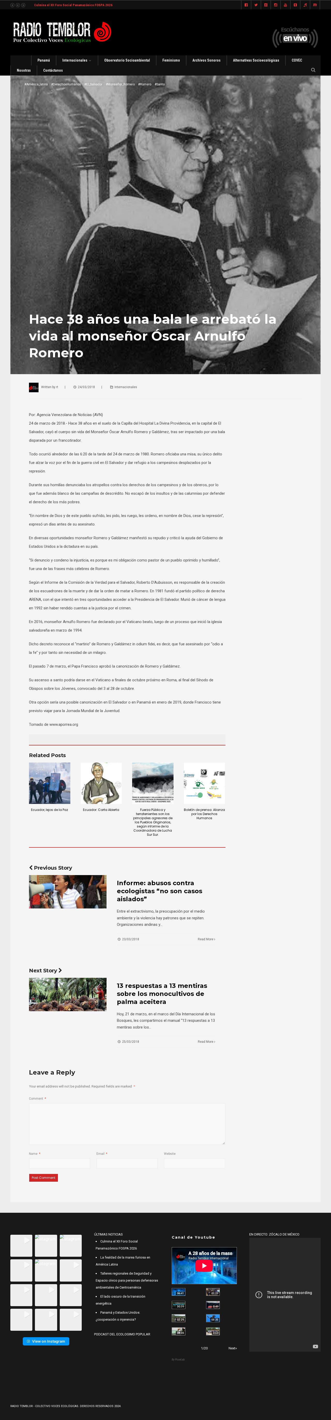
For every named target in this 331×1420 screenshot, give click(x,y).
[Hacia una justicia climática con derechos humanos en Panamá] (178, 1318)
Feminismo (171, 60)
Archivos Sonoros (206, 60)
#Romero (144, 84)
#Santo (160, 84)
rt (57, 387)
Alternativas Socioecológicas (256, 60)
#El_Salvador (93, 84)
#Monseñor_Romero (120, 84)
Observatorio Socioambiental (127, 60)
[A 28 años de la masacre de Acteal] (178, 1292)
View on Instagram (48, 1341)
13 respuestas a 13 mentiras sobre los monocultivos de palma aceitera (162, 993)
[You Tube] (285, 5)
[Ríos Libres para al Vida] (178, 1305)
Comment (37, 1098)
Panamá (43, 60)
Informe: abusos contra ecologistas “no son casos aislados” (159, 891)
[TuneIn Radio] (305, 5)
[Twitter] (256, 5)
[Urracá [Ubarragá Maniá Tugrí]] (213, 1318)
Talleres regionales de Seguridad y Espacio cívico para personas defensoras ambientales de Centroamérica (127, 1280)
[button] (21, 1246)
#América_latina (36, 84)
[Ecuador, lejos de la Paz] (49, 783)
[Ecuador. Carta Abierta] (101, 783)
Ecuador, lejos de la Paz (49, 810)
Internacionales (74, 60)
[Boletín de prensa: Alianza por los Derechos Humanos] (204, 783)
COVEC (297, 60)
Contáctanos (53, 70)
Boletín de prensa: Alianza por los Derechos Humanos (204, 814)
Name (34, 1154)
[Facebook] (246, 5)
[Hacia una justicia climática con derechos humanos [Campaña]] (213, 1305)
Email (101, 1154)
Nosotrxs (24, 70)
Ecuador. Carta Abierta (101, 810)
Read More (206, 939)
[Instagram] (275, 5)
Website (170, 1154)
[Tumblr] (295, 5)
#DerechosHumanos (66, 84)
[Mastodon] (315, 5)
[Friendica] (266, 5)
